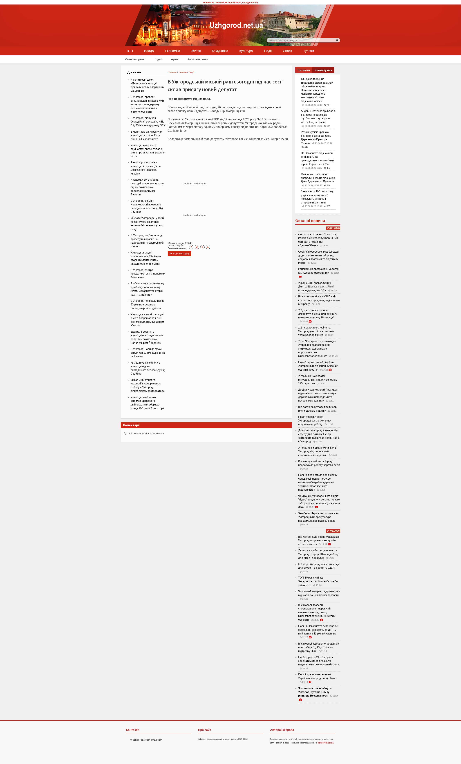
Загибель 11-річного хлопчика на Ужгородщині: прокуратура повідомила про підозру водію (318, 517)
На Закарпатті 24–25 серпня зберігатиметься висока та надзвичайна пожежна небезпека (318, 661)
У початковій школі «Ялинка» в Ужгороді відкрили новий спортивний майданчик (317, 451)
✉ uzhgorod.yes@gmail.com (146, 739)
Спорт (287, 50)
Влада (149, 50)
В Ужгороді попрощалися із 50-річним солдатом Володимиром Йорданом (147, 304)
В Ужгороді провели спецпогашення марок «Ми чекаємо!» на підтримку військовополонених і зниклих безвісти (147, 104)
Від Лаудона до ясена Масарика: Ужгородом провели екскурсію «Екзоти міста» (318, 540)
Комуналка (220, 50)
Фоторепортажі (135, 59)
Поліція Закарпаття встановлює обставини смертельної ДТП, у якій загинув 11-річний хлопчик (318, 630)
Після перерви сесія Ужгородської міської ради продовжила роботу (314, 420)
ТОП (129, 50)
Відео (158, 59)
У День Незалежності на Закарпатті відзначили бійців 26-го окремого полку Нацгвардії (318, 314)
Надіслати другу (179, 253)
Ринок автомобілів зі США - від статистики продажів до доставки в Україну (319, 300)
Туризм (308, 50)
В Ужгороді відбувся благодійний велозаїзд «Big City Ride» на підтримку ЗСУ (148, 122)
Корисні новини (197, 59)
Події (268, 50)
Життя (196, 50)
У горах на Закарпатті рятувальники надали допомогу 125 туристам (317, 380)
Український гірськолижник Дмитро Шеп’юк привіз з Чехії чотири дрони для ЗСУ (316, 287)
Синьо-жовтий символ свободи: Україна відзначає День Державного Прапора (318, 178)
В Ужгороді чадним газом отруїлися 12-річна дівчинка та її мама (148, 353)
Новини (183, 72)
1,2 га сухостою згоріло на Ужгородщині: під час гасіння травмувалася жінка (316, 331)
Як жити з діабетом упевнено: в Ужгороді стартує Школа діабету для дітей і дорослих (318, 554)
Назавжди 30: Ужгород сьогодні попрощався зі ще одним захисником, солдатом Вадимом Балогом (147, 187)
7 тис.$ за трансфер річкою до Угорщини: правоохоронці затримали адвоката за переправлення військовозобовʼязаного (316, 348)
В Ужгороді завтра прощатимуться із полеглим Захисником (148, 274)
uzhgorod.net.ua (326, 743)
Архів (174, 59)
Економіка (172, 50)
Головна (172, 72)
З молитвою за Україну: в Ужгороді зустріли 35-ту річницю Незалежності (146, 135)
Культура (246, 50)
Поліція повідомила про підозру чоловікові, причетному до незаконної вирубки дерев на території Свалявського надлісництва (317, 482)
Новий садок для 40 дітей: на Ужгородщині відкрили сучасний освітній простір (318, 366)
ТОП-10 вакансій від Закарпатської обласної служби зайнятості (318, 581)
